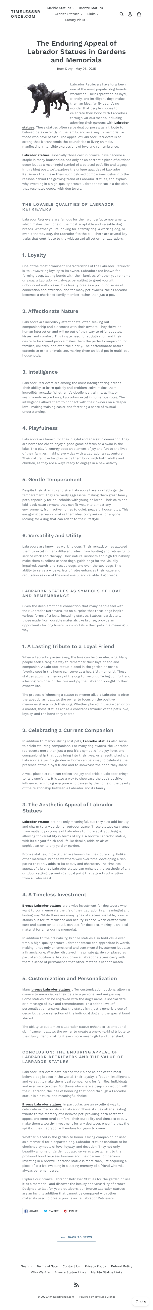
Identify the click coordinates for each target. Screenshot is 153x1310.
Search (26, 1266)
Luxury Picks (75, 20)
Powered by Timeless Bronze (97, 1296)
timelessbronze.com (25, 14)
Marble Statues (59, 8)
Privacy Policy (95, 1266)
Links (91, 14)
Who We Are (40, 1272)
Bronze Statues (91, 8)
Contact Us (71, 1266)
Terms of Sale (47, 1266)
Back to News (79, 1237)
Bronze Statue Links (70, 1272)
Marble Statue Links (106, 1272)
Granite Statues (67, 14)
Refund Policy (121, 1266)
